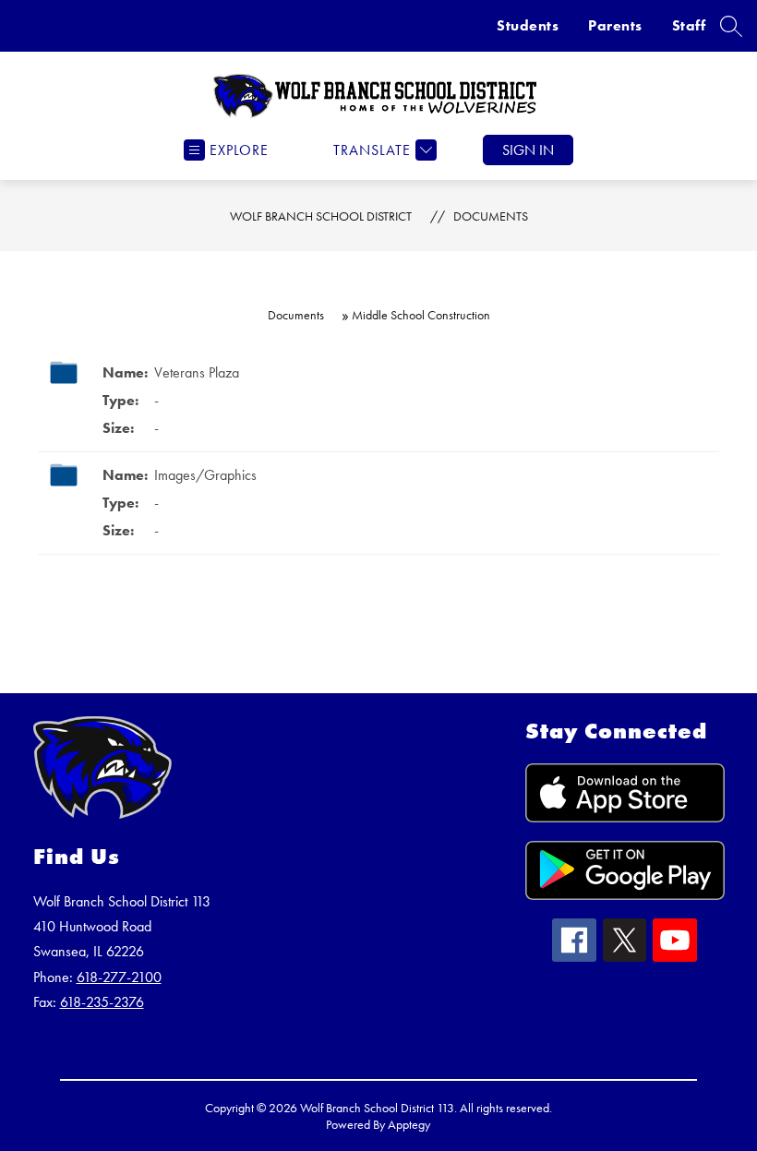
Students (528, 25)
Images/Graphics (205, 475)
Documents (490, 216)
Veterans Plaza (196, 372)
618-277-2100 (119, 977)
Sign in (528, 150)
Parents (615, 25)
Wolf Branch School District (321, 216)
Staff (689, 25)
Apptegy (409, 1124)
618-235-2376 (102, 1002)
